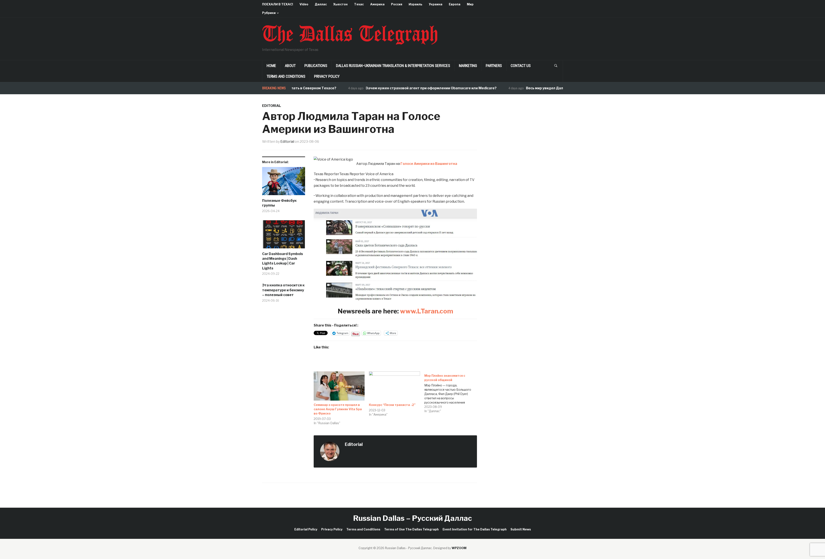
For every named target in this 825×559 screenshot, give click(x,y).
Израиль (415, 4)
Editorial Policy (305, 529)
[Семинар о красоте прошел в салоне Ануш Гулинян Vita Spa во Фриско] (339, 386)
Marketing (468, 65)
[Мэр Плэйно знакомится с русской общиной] (452, 392)
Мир (470, 4)
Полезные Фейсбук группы (279, 203)
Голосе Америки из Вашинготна (428, 164)
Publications (315, 65)
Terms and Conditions (286, 76)
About (290, 65)
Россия (396, 4)
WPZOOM (459, 548)
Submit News (520, 529)
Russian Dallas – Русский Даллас (412, 518)
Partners (494, 65)
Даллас (321, 4)
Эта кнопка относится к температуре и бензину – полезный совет (283, 290)
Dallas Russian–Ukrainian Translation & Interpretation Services (393, 65)
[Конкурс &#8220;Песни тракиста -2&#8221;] (394, 386)
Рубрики (269, 13)
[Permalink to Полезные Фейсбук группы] (283, 182)
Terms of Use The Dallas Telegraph (411, 529)
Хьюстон (340, 4)
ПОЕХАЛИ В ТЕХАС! (277, 4)
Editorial (271, 106)
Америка (377, 4)
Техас (359, 4)
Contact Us (521, 65)
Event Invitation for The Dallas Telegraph (475, 529)
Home (271, 65)
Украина (435, 4)
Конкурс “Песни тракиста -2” (392, 405)
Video (303, 4)
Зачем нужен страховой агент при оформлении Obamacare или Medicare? (413, 88)
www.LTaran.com (426, 311)
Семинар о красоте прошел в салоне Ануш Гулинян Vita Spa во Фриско (338, 409)
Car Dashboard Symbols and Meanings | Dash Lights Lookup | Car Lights (282, 261)
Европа (454, 4)
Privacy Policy (327, 76)
